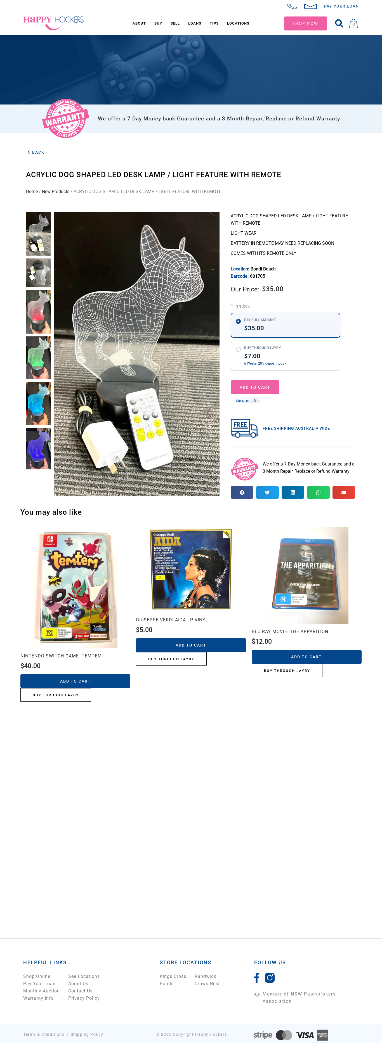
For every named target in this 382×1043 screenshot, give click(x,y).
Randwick (205, 976)
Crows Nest (207, 983)
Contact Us (80, 991)
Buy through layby (56, 695)
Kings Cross (173, 976)
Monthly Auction (41, 991)
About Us (78, 983)
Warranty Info (38, 998)
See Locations (84, 976)
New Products (55, 191)
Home (32, 191)
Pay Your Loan (39, 983)
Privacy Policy (84, 998)
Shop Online (36, 976)
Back (37, 152)
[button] (248, 401)
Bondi (166, 983)
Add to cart (255, 387)
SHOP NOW (305, 23)
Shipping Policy (87, 1034)
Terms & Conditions (43, 1034)
